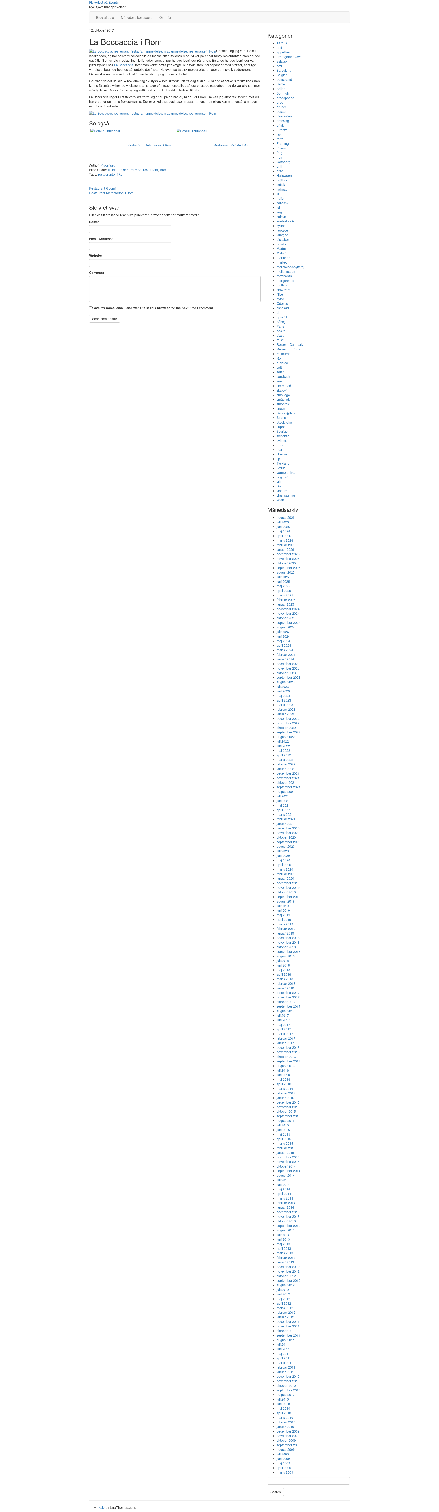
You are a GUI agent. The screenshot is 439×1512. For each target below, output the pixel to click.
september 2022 (288, 732)
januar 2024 (285, 659)
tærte (280, 445)
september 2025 (288, 567)
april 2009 (284, 1467)
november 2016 (288, 1052)
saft (279, 367)
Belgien (282, 75)
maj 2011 (283, 1353)
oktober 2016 (286, 1056)
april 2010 (284, 1413)
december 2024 (288, 608)
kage (280, 212)
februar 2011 (286, 1367)
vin (279, 486)
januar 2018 (285, 988)
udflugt (281, 468)
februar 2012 (286, 1312)
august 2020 (286, 846)
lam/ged (282, 235)
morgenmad (285, 280)
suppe (281, 426)
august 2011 (286, 1339)
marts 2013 (285, 1253)
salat (280, 372)
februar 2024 (286, 654)
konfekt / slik (285, 221)
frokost (281, 148)
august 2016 (286, 1065)
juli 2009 (283, 1454)
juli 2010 (283, 1399)
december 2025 (288, 554)
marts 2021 (285, 814)
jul (278, 207)
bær (279, 66)
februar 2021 (286, 819)
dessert (282, 111)
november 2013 (288, 1216)
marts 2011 (285, 1362)
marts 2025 (285, 595)
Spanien (283, 417)
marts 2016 (285, 1088)
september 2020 (288, 841)
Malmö (281, 253)
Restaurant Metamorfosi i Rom (111, 193)
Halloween (284, 175)
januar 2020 (285, 878)
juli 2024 (283, 631)
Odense (282, 303)
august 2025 (286, 572)
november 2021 (288, 778)
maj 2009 (283, 1463)
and (279, 47)
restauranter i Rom (111, 174)
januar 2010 (285, 1426)
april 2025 (284, 590)
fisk (279, 134)
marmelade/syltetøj (290, 267)
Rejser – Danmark (290, 344)
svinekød (283, 436)
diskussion (284, 116)
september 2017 (288, 1006)
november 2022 (288, 723)
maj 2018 (283, 969)
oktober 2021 (286, 782)
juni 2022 (283, 746)
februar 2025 (286, 599)
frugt (280, 152)
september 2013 (288, 1225)
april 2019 (284, 919)
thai (279, 449)
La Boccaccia (123, 65)
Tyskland (283, 463)
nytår (280, 299)
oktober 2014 (286, 1166)
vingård (282, 490)
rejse (280, 340)
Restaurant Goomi (102, 188)
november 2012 (288, 1271)
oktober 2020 (286, 837)
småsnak (283, 399)
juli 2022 (283, 741)
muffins (282, 285)
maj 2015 (283, 1134)
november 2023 (288, 668)
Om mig (165, 17)
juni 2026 (283, 526)
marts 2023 (285, 704)
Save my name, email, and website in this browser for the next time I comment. (153, 308)
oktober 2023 (286, 672)
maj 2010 (283, 1408)
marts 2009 (285, 1472)
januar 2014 (285, 1207)
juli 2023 (283, 686)
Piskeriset (108, 165)
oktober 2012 (286, 1276)
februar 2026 (286, 545)
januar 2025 (285, 604)
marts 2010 (285, 1417)
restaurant (150, 169)
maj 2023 (283, 695)
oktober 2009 (286, 1440)
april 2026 (284, 535)
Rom (163, 169)
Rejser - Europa (129, 169)
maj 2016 (283, 1079)
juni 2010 (283, 1403)
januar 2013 (285, 1262)
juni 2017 (283, 1020)
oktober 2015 (286, 1111)
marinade (283, 257)
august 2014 (286, 1175)
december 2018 (288, 937)
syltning (282, 440)
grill (279, 166)
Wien (280, 500)
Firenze (282, 129)
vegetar (282, 477)
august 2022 (286, 736)
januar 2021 (285, 823)
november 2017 (288, 997)
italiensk (282, 203)
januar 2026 (285, 549)
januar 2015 (285, 1152)
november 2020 (288, 832)
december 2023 (288, 663)
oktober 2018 (286, 947)
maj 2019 (283, 915)
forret (280, 139)
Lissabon (283, 239)
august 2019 (286, 901)
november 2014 (288, 1161)
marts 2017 (285, 1033)
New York (283, 289)
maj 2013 (283, 1244)
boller (281, 88)
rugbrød (282, 362)
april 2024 (284, 645)
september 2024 (288, 622)
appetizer (283, 52)
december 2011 (288, 1321)
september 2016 (288, 1061)
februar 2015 (286, 1148)
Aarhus (282, 43)
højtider (282, 180)
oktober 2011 (286, 1330)
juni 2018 (283, 965)
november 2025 (288, 558)
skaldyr (282, 390)
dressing (283, 120)
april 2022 (284, 755)
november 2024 (288, 613)
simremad (284, 385)
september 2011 (288, 1335)
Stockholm (284, 422)
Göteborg (283, 161)
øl (278, 312)
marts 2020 (285, 869)
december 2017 (288, 992)
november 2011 (288, 1326)
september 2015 (288, 1116)
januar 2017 (285, 1043)
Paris (280, 326)
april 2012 (284, 1303)
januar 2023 (285, 714)
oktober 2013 (286, 1221)
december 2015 (288, 1102)
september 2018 (288, 951)
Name (94, 222)
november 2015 (288, 1106)
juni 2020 (283, 855)
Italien (112, 169)
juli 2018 (283, 960)
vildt (279, 481)
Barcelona (284, 70)
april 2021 (284, 810)
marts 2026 (285, 540)
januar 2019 (285, 933)
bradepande (285, 97)
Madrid (282, 248)
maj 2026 (283, 531)
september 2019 (288, 896)
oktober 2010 (286, 1385)
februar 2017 (286, 1038)
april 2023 (284, 700)
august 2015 (286, 1120)
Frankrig (283, 143)
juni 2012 (283, 1294)
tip (278, 458)
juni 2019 (283, 910)
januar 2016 (285, 1097)
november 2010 (288, 1381)
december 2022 (288, 718)
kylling (281, 225)
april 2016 (284, 1084)
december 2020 (288, 828)
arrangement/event (290, 56)
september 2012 (288, 1280)
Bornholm (284, 93)
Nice (280, 294)
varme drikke (286, 472)
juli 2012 (283, 1289)
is (278, 193)
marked (282, 262)
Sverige (282, 431)
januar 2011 (285, 1371)
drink (280, 125)
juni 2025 (283, 581)
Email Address (101, 238)
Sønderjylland (286, 413)
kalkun (281, 216)
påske (281, 330)
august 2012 (286, 1285)
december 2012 (288, 1266)
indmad (282, 189)
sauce (281, 381)
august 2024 (286, 627)
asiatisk (282, 61)
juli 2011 (283, 1344)
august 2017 (286, 1011)
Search (275, 1492)
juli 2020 (283, 851)
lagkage (282, 230)
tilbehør (282, 454)
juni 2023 (283, 691)
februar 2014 (286, 1202)
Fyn (279, 157)
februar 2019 (286, 928)
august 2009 (286, 1449)
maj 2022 (283, 750)
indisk (281, 184)
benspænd (284, 79)
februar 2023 (286, 709)
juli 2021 (283, 796)
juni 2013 (283, 1239)
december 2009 (288, 1431)
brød (280, 102)
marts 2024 (285, 650)
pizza (280, 335)
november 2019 (288, 887)
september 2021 (288, 787)
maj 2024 (283, 640)
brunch (282, 107)
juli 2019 (283, 905)
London (282, 244)
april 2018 (284, 974)
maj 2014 (283, 1189)
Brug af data (105, 17)
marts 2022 (285, 759)
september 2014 (288, 1170)
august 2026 (286, 517)
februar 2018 (286, 983)
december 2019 (288, 883)
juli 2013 (283, 1234)
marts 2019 (285, 924)
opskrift (282, 317)
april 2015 (284, 1138)
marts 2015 (285, 1143)
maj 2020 (283, 860)
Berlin (281, 84)
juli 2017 (283, 1015)
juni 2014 (283, 1184)
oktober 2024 (286, 618)
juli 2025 (283, 577)
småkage (283, 394)
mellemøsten (286, 271)
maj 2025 (283, 586)
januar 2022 (285, 768)
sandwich (283, 376)
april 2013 (284, 1248)
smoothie (283, 404)
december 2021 (288, 773)
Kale (101, 1507)
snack (281, 408)
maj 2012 (283, 1298)
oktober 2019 (286, 892)
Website (95, 255)
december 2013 (288, 1212)
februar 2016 (286, 1093)
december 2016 (288, 1047)
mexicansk (284, 276)
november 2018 (288, 942)
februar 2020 (286, 873)
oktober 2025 (286, 563)
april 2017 (284, 1029)
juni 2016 (283, 1074)
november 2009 (288, 1435)
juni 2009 (283, 1458)
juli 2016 (283, 1070)
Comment (96, 272)
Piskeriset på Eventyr (104, 2)
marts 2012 (285, 1307)
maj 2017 (283, 1024)
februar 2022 (286, 764)
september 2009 (288, 1445)
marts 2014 (285, 1198)
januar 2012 (285, 1317)
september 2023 (288, 677)
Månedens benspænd (137, 17)
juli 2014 (283, 1180)
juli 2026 (283, 522)
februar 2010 (286, 1422)
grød (280, 171)
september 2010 (288, 1390)
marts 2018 (285, 979)
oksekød (283, 308)
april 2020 (284, 864)
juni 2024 (283, 636)
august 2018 (286, 956)
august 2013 (286, 1230)
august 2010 (286, 1394)
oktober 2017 (286, 1001)
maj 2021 (283, 805)
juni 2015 (283, 1129)
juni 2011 (283, 1349)
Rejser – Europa (288, 349)
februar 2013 (286, 1257)
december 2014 (288, 1157)
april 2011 (284, 1358)
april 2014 (284, 1193)
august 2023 (286, 682)
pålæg (281, 321)
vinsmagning (286, 495)
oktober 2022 (286, 727)
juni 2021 (283, 800)
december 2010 (288, 1376)
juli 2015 (283, 1125)
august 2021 (286, 791)
